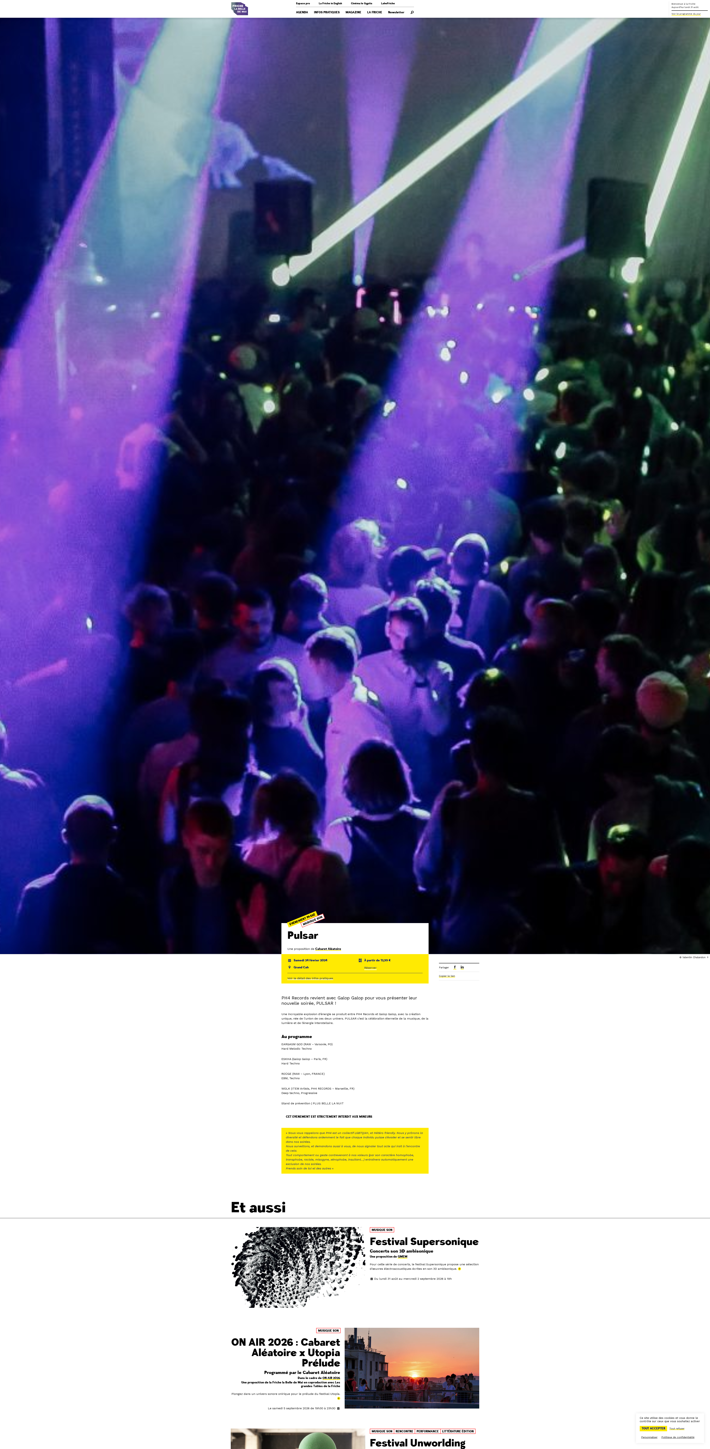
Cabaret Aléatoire (328, 949)
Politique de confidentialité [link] (677, 1437)
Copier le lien (447, 975)
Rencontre (404, 1431)
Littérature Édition (458, 1431)
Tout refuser (676, 1428)
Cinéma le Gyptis (361, 3)
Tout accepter (653, 1428)
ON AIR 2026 (331, 1378)
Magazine (353, 12)
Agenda (302, 12)
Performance (428, 1431)
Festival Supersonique (424, 1241)
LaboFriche (388, 3)
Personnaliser (649, 1437)
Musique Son (312, 920)
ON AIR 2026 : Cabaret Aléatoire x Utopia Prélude (285, 1353)
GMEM (402, 1256)
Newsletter (396, 12)
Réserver (370, 967)
